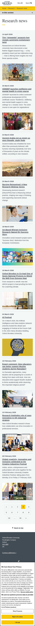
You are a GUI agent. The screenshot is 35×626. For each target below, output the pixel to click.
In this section (8, 13)
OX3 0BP (5, 544)
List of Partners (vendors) (8, 607)
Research (11, 8)
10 (9, 518)
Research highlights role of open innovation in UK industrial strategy (16, 417)
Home (4, 8)
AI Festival (7, 317)
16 (20, 518)
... (14, 518)
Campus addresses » (9, 553)
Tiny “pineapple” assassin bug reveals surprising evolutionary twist (16, 40)
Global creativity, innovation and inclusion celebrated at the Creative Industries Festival (16, 461)
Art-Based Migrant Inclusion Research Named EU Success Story (15, 232)
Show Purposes (17, 611)
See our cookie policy (27, 592)
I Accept (17, 622)
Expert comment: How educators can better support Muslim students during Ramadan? (16, 366)
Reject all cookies (17, 616)
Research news (22, 8)
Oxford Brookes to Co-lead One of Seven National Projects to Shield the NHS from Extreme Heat (17, 276)
